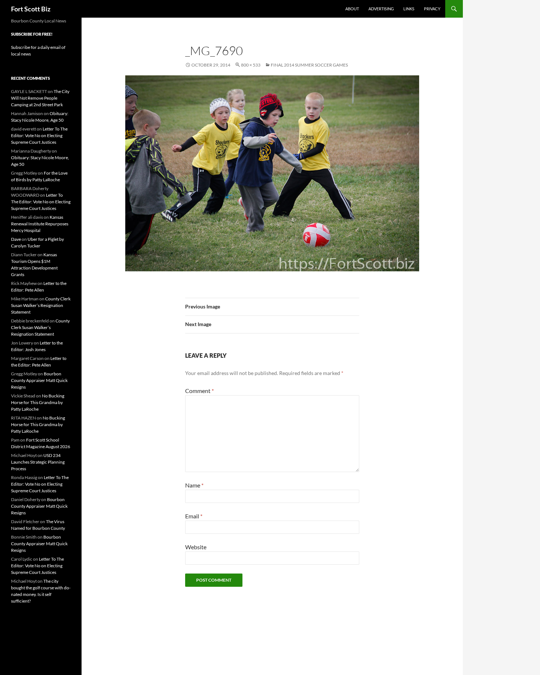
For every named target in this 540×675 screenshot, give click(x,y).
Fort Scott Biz (30, 9)
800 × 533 (250, 65)
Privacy (432, 8)
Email (193, 515)
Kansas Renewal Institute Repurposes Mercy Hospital (39, 223)
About (352, 8)
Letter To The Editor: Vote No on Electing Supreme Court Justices (39, 135)
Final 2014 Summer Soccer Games (309, 65)
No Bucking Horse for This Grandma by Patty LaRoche (37, 402)
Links (408, 8)
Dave (16, 239)
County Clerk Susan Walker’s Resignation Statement (41, 305)
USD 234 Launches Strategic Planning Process (38, 462)
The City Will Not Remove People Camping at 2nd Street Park (40, 98)
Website (195, 546)
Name (194, 485)
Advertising (381, 8)
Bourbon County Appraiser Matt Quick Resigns (39, 380)
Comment (199, 390)
